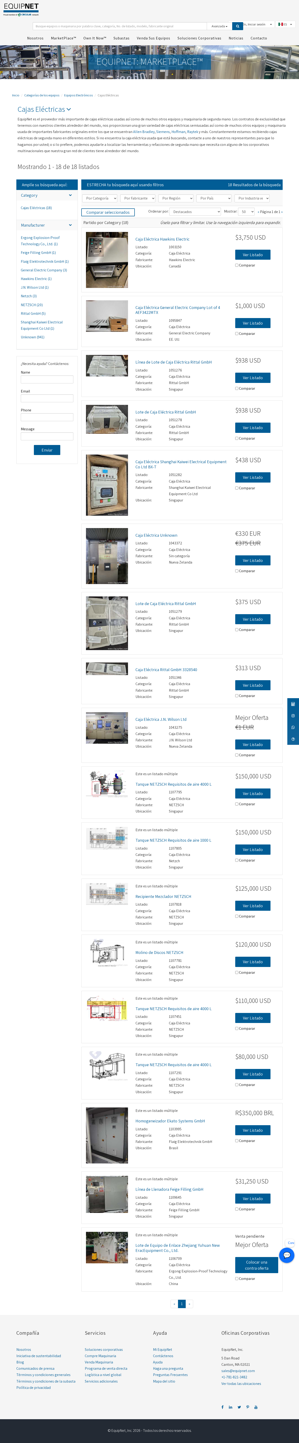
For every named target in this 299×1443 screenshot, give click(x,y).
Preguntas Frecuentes (170, 1374)
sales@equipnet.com (238, 1370)
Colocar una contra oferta (256, 1265)
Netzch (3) (29, 296)
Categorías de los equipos (41, 95)
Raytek (192, 131)
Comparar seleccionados (108, 212)
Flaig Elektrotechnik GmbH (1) (45, 261)
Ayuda (158, 1362)
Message (28, 429)
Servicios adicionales (101, 1381)
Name (25, 372)
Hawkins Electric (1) (36, 278)
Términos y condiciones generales (43, 1374)
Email (25, 391)
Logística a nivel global (103, 1374)
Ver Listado (253, 254)
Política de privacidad (33, 1387)
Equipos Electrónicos (78, 95)
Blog (20, 1362)
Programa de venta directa (106, 1368)
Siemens (163, 131)
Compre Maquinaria (100, 1355)
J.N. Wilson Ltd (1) (35, 287)
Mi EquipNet (162, 1349)
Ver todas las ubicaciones (241, 1383)
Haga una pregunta (168, 1368)
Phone (26, 410)
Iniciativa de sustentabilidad (38, 1355)
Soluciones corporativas (104, 1349)
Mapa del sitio (164, 1381)
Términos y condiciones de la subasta (45, 1381)
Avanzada (219, 26)
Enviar (47, 450)
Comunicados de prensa (35, 1368)
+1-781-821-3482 (234, 1377)
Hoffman (178, 131)
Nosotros (23, 1349)
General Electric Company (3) (44, 270)
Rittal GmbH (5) (33, 313)
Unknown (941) (32, 337)
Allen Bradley (144, 131)
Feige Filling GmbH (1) (38, 252)
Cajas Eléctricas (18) (36, 207)
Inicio (15, 95)
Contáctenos (163, 1355)
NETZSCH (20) (32, 304)
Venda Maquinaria (99, 1362)
